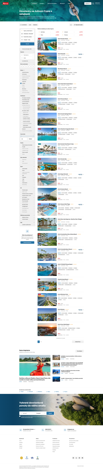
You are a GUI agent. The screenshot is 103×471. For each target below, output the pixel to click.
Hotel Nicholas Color (63, 294)
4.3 (59, 132)
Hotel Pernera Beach (63, 99)
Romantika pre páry (25, 99)
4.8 (59, 177)
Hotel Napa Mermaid (63, 174)
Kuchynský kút (24, 163)
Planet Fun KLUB (26, 108)
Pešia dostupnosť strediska (27, 145)
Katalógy (54, 449)
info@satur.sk (70, 429)
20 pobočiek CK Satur (28, 429)
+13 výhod (67, 254)
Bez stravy (24, 88)
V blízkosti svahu (25, 150)
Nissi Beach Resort (62, 68)
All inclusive (80, 298)
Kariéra (20, 444)
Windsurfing (24, 184)
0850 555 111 (48, 429)
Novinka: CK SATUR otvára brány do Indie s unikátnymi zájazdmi (70, 371)
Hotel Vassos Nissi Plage (64, 204)
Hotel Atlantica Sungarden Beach (66, 129)
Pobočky (21, 442)
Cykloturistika (24, 168)
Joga (23, 179)
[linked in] (76, 458)
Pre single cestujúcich (26, 97)
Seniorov (24, 129)
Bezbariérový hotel (25, 199)
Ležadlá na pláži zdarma (62, 164)
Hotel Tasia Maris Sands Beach (65, 83)
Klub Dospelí (24, 211)
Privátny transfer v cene (69, 239)
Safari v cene (24, 191)
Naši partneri (71, 446)
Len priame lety (25, 61)
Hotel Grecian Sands (63, 38)
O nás (20, 440)
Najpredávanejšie (79, 24)
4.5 (59, 72)
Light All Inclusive (25, 77)
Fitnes (23, 170)
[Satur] (5, 3)
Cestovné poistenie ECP (40, 440)
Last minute (24, 24)
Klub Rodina (24, 210)
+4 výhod (74, 284)
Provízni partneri (72, 442)
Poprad (65, 391)
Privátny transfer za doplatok (27, 193)
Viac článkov (79, 351)
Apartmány (24, 159)
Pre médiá (71, 444)
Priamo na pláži (61, 44)
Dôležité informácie (56, 440)
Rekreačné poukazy (56, 446)
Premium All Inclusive (26, 76)
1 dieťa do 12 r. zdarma (62, 104)
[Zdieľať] (71, 25)
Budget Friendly (25, 103)
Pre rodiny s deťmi (25, 110)
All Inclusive (24, 74)
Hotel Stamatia (61, 53)
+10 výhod (73, 74)
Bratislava (40, 391)
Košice (48, 391)
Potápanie (24, 177)
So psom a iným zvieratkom (27, 130)
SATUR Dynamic (56, 448)
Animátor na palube (26, 119)
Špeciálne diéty (25, 204)
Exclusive (35, 24)
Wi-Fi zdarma (24, 197)
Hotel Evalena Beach (63, 189)
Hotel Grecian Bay (62, 159)
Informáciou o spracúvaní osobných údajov (27, 417)
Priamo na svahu (25, 148)
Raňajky (23, 83)
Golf (23, 175)
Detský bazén (25, 125)
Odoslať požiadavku (27, 242)
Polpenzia (24, 81)
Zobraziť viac (77, 341)
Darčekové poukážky (39, 442)
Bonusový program (56, 444)
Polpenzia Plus (25, 90)
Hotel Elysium (61, 309)
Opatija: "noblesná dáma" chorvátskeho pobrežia (72, 378)
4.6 (59, 42)
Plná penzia (24, 79)
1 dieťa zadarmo (26, 114)
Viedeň (21, 391)
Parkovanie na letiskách (40, 444)
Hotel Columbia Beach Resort (65, 249)
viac (55, 18)
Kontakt (20, 448)
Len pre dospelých (25, 101)
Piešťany (57, 391)
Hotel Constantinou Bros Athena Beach (67, 234)
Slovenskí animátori (26, 107)
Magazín (20, 446)
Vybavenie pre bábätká (27, 123)
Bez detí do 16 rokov (62, 89)
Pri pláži (80, 57)
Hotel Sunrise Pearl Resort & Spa (66, 144)
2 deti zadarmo (25, 116)
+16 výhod (74, 225)
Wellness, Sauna (25, 217)
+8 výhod (66, 59)
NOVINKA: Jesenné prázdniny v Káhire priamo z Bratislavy (71, 357)
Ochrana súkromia (56, 442)
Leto (30, 24)
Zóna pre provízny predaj (73, 440)
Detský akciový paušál (27, 127)
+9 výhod (74, 89)
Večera (23, 87)
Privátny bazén (25, 190)
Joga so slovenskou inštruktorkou (26, 173)
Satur (69, 3)
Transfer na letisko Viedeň (40, 448)
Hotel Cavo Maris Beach (63, 324)
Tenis (23, 180)
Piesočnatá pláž (25, 201)
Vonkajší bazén (25, 206)
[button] (27, 30)
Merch (54, 451)
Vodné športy (24, 182)
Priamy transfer (25, 202)
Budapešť (31, 391)
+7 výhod (66, 194)
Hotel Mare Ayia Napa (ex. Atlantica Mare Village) (70, 219)
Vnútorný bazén (25, 219)
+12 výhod (73, 44)
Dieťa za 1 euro (25, 112)
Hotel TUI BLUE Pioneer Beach (65, 264)
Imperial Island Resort (63, 279)
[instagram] (79, 458)
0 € (22, 139)
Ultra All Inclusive (25, 72)
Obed (23, 85)
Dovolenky (42, 3)
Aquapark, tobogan (68, 225)
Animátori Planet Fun (26, 105)
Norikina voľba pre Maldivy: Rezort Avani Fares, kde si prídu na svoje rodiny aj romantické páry (34, 379)
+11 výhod (66, 179)
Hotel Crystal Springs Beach (65, 114)
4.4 (59, 57)
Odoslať (50, 413)
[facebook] (73, 458)
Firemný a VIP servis (39, 446)
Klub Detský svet (25, 208)
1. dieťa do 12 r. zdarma (62, 329)
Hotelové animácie (26, 121)
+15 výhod (72, 104)
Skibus (23, 154)
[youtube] (82, 458)
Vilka (23, 161)
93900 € (30, 139)
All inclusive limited (25, 92)
